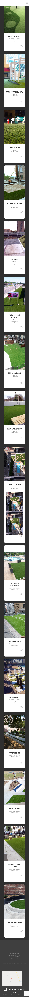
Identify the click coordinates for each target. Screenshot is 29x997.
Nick (14, 94)
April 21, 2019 (14, 40)
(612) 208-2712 (14, 958)
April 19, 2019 (14, 96)
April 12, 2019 (14, 151)
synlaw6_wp (14, 38)
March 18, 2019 (14, 589)
